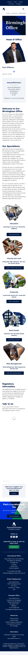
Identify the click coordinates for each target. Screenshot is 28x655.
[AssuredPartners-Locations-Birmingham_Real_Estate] (14, 310)
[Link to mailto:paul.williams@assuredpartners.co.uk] (14, 71)
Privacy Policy (14, 618)
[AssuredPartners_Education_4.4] (12, 204)
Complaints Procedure (14, 624)
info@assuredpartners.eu (14, 609)
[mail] (14, 537)
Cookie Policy (14, 620)
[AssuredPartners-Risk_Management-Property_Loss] (14, 271)
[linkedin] (11, 537)
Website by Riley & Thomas (16, 646)
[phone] (17, 537)
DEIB (14, 636)
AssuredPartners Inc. (14, 638)
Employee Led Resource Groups (14, 634)
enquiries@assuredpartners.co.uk (14, 573)
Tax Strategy (14, 626)
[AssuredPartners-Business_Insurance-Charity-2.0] (12, 238)
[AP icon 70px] (3, 8)
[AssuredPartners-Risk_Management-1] (14, 343)
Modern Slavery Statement (14, 622)
